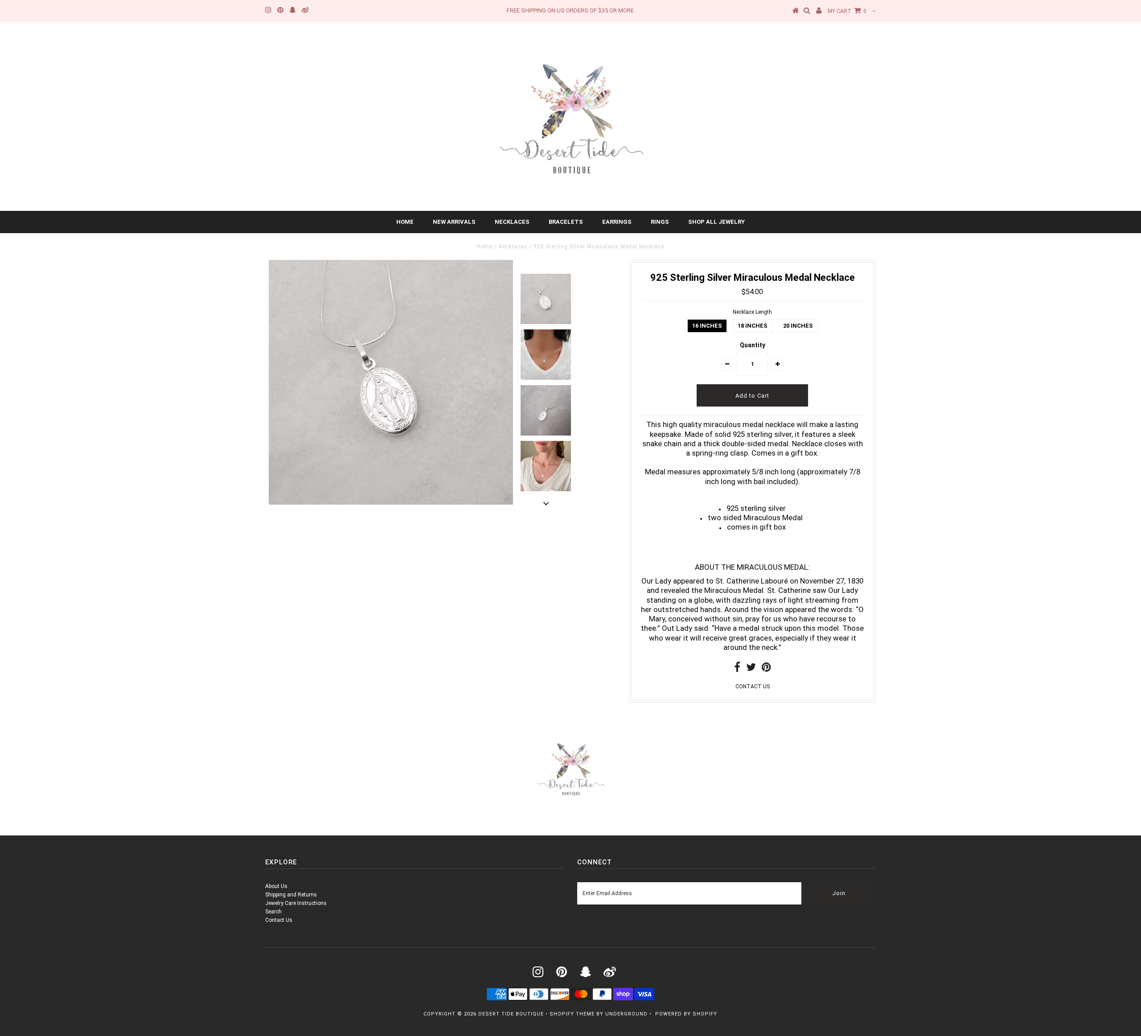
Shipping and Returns (291, 895)
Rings (660, 221)
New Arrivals (454, 221)
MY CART (847, 11)
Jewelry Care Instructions (296, 903)
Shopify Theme (572, 1014)
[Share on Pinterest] (766, 669)
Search (273, 912)
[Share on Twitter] (751, 669)
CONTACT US (752, 686)
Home (405, 221)
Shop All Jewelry (716, 221)
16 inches (707, 325)
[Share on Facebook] (737, 669)
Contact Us (278, 920)
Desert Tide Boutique (511, 1014)
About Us (276, 886)
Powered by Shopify (686, 1014)
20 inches (798, 325)
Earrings (617, 221)
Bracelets (566, 221)
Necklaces (512, 221)
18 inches (753, 325)
